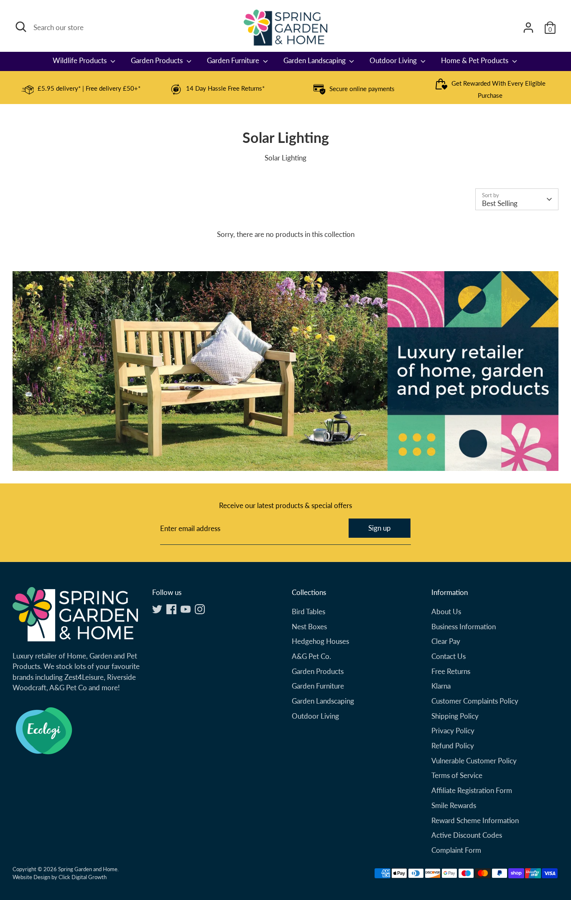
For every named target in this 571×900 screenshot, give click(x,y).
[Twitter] (157, 609)
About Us (446, 611)
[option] (81, 89)
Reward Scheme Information (475, 820)
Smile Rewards (453, 805)
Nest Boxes (309, 626)
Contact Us (448, 656)
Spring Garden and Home (87, 869)
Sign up (379, 528)
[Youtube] (186, 609)
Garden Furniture (234, 60)
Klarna (441, 685)
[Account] (528, 27)
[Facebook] (171, 609)
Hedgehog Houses (320, 641)
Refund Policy (452, 745)
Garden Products (157, 60)
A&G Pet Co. (311, 656)
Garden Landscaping (315, 60)
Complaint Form (456, 850)
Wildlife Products (80, 60)
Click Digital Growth (83, 877)
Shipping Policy (455, 716)
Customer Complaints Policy (474, 701)
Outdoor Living (394, 60)
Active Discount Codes (466, 835)
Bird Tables (308, 611)
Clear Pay (445, 641)
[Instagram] (200, 609)
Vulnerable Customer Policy (474, 760)
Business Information (463, 626)
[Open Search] (21, 26)
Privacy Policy (452, 730)
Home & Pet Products (475, 60)
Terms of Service (456, 775)
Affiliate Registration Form (471, 790)
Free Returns (450, 671)
